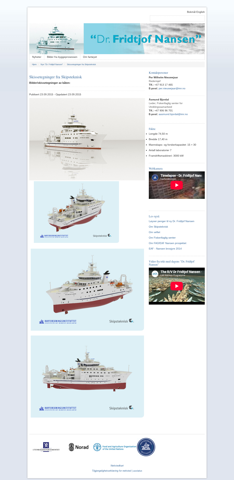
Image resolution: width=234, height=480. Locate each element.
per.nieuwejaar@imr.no (172, 88)
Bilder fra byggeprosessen (62, 56)
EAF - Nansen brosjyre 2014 (165, 248)
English (200, 11)
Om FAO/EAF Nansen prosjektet (168, 243)
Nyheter (36, 56)
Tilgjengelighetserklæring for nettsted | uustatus (117, 471)
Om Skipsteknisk (158, 226)
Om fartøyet (90, 56)
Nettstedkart (117, 465)
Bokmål (191, 11)
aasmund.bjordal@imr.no (173, 114)
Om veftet (154, 232)
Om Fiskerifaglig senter (162, 237)
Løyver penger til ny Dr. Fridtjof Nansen (171, 221)
